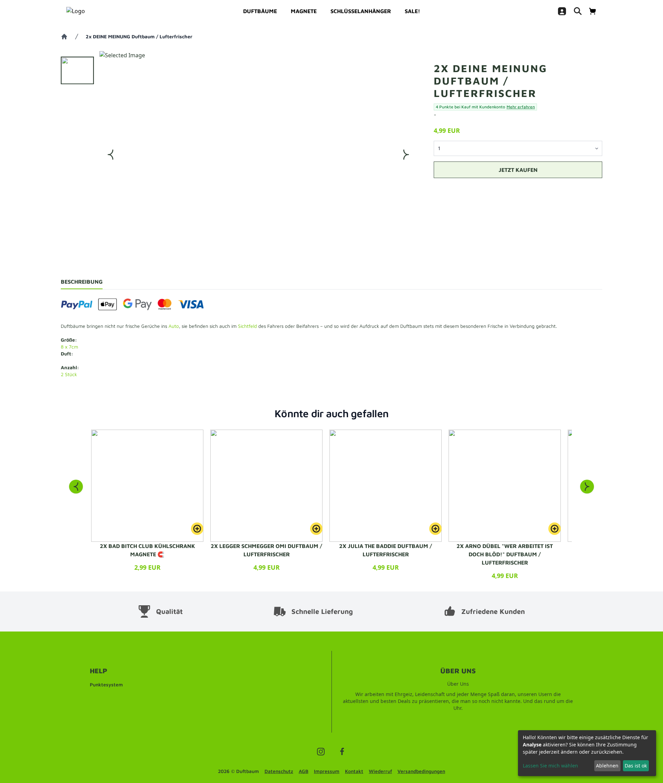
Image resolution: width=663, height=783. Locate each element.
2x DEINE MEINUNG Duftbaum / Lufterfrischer (139, 36)
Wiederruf (380, 771)
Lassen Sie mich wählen (550, 765)
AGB (303, 771)
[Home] (64, 36)
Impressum (326, 771)
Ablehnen (607, 765)
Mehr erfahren (521, 106)
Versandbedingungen (421, 771)
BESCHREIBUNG (82, 281)
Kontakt (354, 771)
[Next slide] (587, 486)
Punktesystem (106, 684)
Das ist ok (636, 765)
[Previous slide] (76, 486)
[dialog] (587, 753)
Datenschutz (279, 771)
